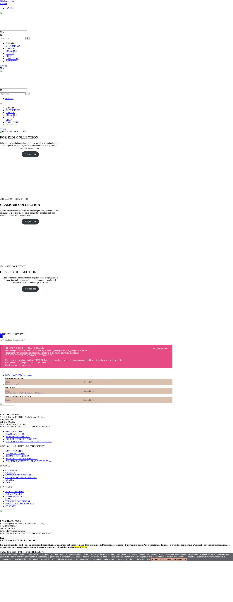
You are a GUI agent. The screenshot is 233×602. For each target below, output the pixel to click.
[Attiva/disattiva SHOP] (231, 120)
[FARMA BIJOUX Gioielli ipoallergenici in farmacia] (13, 30)
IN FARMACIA (13, 46)
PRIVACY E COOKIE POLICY (19, 504)
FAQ (7, 482)
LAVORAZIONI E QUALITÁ (19, 475)
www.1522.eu (80, 547)
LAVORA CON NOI (15, 434)
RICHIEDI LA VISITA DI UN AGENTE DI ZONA (29, 441)
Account (3, 3)
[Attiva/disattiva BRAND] (231, 108)
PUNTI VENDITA (14, 431)
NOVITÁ (10, 53)
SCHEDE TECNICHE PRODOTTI (21, 439)
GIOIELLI (10, 48)
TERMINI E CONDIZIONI (18, 436)
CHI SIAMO (11, 470)
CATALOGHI (12, 58)
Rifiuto (162, 559)
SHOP (8, 499)
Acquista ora (30, 154)
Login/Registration (161, 348)
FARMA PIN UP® (13, 494)
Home (2, 333)
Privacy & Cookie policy (176, 559)
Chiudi (3, 129)
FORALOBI (11, 51)
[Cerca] (1, 35)
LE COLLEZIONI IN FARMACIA (21, 477)
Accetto (155, 559)
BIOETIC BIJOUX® (14, 491)
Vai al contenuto (7, 1)
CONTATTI (11, 61)
